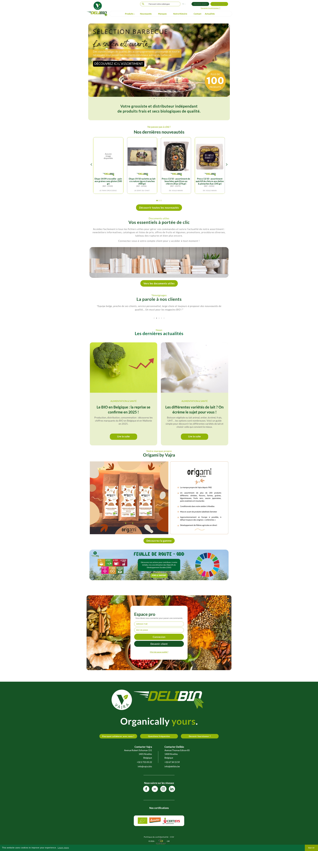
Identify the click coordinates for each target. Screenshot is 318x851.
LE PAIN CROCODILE (108, 190)
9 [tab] (169, 98)
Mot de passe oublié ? (159, 652)
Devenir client (200, 4)
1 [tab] (149, 98)
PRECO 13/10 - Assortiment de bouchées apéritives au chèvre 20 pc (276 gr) (176, 181)
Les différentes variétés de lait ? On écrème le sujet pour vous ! (194, 409)
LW (168, 841)
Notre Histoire (180, 13)
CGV (172, 837)
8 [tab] (166, 98)
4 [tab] (156, 98)
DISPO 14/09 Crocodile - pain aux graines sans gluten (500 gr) (108, 181)
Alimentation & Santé (123, 401)
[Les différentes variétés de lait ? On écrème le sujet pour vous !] (194, 367)
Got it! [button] (311, 848)
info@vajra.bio (145, 766)
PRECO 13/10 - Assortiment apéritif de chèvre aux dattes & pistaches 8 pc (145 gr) (210, 181)
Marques (162, 13)
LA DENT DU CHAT (142, 190)
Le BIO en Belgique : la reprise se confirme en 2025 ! (123, 409)
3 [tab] (154, 98)
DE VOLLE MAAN (176, 190)
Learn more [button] (63, 848)
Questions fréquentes (159, 736)
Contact (197, 13)
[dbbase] (161, 841)
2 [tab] (151, 98)
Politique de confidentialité (156, 837)
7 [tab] (164, 98)
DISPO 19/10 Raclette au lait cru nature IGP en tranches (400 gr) (142, 181)
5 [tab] (159, 98)
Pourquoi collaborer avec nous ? (118, 736)
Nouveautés (146, 13)
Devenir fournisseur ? (210, 8)
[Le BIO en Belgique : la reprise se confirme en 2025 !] (123, 367)
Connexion (159, 636)
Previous (92, 60)
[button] (157, 200)
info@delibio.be (172, 766)
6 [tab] (161, 98)
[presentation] (91, 165)
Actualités (210, 13)
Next (226, 60)
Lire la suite (123, 436)
